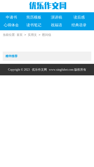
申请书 (11, 17)
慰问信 (46, 35)
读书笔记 (33, 25)
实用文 (32, 35)
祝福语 (56, 25)
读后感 (79, 17)
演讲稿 (56, 17)
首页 (20, 35)
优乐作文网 (39, 69)
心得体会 (11, 25)
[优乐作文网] (47, 6)
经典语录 (78, 25)
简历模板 (33, 17)
